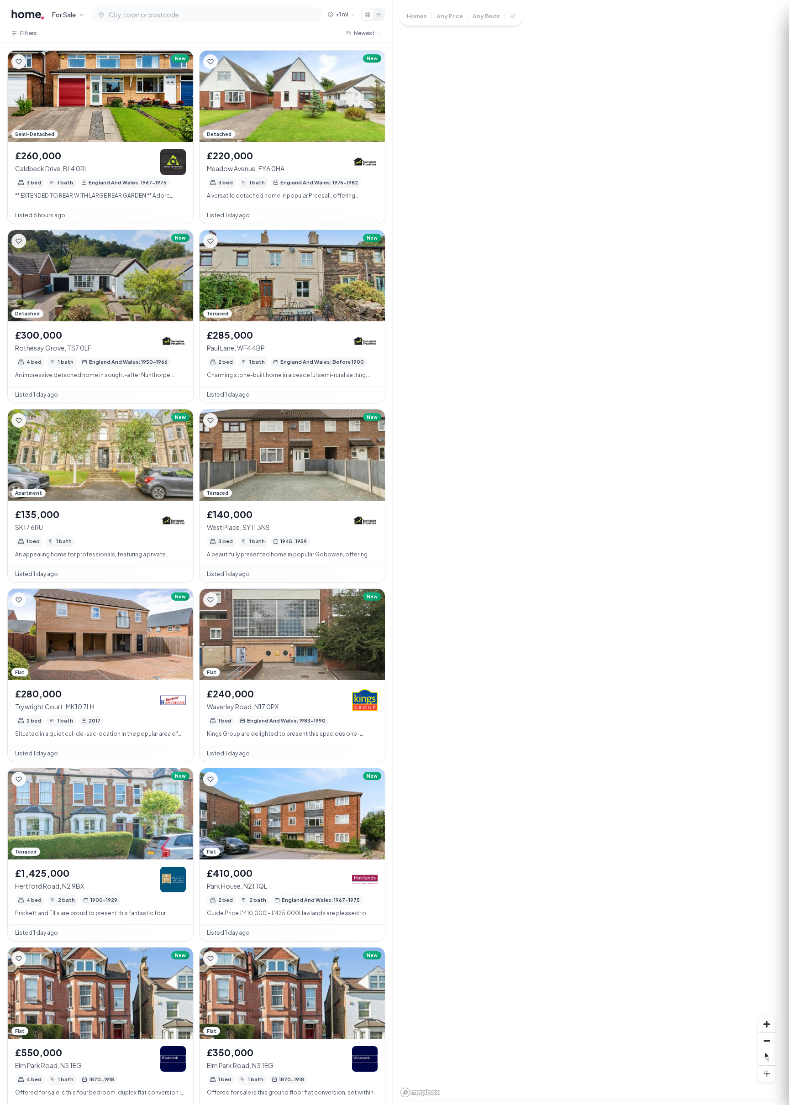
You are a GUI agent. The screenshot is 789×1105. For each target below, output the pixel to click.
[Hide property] (37, 61)
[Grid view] (367, 14)
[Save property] (18, 61)
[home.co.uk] (28, 15)
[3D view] (766, 1073)
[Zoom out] (766, 1040)
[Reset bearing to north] (766, 1057)
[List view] (378, 14)
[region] (590, 552)
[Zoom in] (766, 1024)
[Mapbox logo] (420, 1092)
